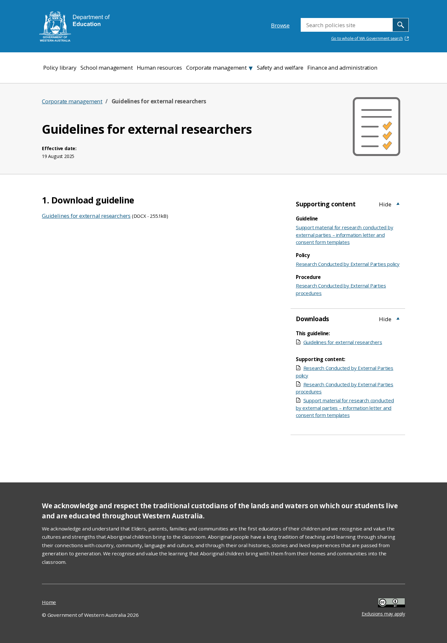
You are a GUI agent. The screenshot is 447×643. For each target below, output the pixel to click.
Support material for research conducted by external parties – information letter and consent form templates (344, 234)
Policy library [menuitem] (59, 67)
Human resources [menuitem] (159, 67)
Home (49, 602)
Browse (280, 25)
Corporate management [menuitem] (216, 67)
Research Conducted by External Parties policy (348, 264)
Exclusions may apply (383, 603)
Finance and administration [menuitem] (342, 67)
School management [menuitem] (106, 67)
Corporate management (72, 101)
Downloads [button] (312, 319)
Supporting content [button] (325, 204)
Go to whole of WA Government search (367, 38)
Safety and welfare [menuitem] (280, 67)
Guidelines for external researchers (86, 215)
